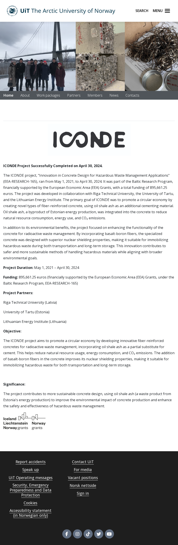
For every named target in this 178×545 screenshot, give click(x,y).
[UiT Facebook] (66, 533)
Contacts (132, 95)
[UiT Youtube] (109, 533)
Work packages (48, 95)
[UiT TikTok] (88, 533)
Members (94, 95)
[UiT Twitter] (98, 533)
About (25, 95)
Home (8, 95)
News (114, 95)
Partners (74, 95)
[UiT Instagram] (77, 533)
